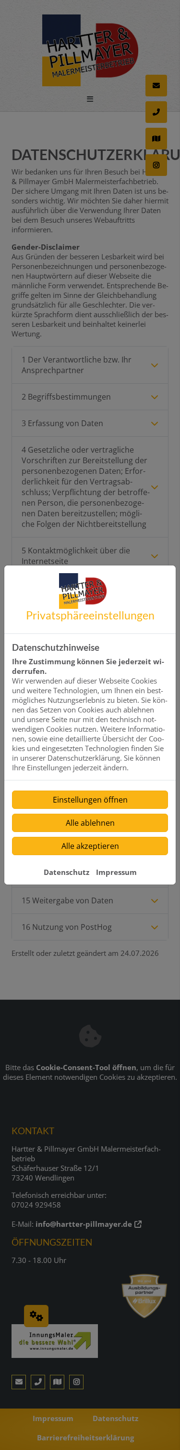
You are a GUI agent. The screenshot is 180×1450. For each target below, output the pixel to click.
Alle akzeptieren (90, 846)
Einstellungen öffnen (90, 799)
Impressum (116, 872)
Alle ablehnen (90, 823)
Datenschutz (66, 872)
